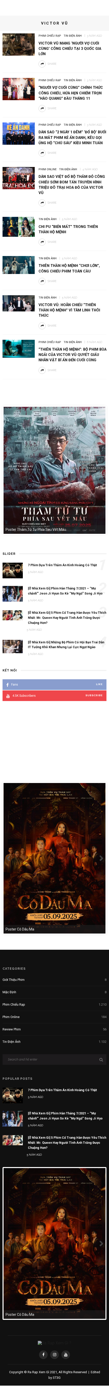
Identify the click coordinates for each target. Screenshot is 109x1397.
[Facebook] (43, 1354)
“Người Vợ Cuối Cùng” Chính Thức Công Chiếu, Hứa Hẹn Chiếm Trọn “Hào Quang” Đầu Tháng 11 (71, 92)
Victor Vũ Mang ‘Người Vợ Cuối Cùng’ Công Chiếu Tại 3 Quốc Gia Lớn (70, 48)
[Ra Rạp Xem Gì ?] (54, 1342)
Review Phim (54, 1029)
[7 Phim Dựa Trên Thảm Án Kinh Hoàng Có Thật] (13, 1095)
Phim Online (48, 169)
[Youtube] (65, 1354)
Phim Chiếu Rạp (50, 35)
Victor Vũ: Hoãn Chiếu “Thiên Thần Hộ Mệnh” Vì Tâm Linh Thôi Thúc (69, 310)
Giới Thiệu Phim (54, 980)
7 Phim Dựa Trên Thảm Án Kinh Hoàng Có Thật (62, 1090)
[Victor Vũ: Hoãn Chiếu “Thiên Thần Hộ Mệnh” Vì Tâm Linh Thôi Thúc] (19, 303)
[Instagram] (54, 1354)
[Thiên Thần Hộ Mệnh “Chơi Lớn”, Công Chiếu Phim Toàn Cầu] (19, 264)
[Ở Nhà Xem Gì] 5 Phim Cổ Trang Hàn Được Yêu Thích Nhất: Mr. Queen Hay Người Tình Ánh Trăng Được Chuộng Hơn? (67, 1143)
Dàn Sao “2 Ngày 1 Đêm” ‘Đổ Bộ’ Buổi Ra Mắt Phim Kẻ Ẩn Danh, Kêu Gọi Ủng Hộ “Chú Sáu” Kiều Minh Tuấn (72, 137)
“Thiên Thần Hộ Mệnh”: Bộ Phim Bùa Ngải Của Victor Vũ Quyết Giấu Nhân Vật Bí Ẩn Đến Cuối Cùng (72, 354)
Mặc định (54, 992)
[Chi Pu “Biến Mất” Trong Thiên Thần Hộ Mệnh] (19, 226)
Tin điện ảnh (73, 35)
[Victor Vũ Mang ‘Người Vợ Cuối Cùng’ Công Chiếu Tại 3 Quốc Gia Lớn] (19, 44)
